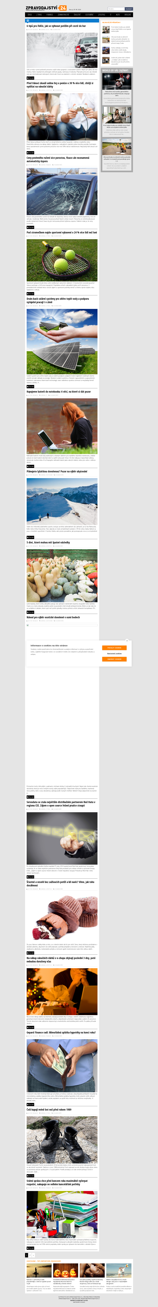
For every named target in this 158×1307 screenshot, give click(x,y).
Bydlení (128, 14)
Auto (118, 14)
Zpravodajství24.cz (76, 1297)
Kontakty (80, 1300)
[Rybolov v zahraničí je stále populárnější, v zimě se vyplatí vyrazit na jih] (39, 1270)
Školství (77, 14)
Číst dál (31, 78)
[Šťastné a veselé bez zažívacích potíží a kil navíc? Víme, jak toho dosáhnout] (62, 917)
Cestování (89, 14)
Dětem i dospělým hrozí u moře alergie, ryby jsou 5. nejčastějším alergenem (116, 1282)
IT (110, 14)
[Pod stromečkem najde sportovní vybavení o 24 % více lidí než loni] (62, 260)
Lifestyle (101, 14)
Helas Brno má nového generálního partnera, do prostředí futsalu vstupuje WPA (117, 94)
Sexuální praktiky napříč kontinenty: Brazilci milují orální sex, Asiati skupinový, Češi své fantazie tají (91, 1282)
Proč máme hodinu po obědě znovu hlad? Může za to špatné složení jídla (116, 126)
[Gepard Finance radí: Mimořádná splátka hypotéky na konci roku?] (62, 1065)
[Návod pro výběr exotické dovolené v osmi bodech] (62, 704)
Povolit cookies (114, 648)
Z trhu (39, 14)
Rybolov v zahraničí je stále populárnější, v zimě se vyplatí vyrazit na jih (39, 1282)
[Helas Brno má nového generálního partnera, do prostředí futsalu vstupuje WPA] (116, 81)
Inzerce (72, 1300)
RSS (86, 1300)
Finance (49, 14)
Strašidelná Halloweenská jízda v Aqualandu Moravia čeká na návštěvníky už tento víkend (64, 1282)
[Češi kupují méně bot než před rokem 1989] (62, 1140)
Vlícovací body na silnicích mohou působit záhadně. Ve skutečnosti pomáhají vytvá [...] (116, 159)
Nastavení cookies (79, 1302)
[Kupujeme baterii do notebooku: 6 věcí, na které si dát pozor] (62, 426)
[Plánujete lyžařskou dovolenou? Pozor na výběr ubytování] (62, 501)
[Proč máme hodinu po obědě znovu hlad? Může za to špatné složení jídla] (116, 115)
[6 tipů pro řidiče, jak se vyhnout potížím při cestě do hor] (62, 50)
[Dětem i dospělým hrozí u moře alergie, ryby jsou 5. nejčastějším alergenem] (118, 1270)
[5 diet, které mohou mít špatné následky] (62, 575)
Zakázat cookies (114, 659)
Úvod (30, 14)
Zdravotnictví (63, 14)
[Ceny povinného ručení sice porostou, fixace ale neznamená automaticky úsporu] (62, 191)
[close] (127, 640)
